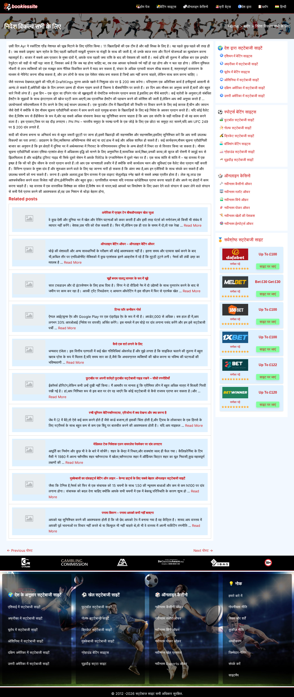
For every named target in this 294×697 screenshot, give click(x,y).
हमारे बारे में (235, 595)
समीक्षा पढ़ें (235, 264)
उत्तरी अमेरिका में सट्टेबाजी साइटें (244, 96)
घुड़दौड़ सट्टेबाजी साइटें (238, 160)
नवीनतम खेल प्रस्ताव (168, 652)
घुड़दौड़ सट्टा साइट (94, 663)
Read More (192, 225)
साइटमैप (234, 675)
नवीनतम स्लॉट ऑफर (236, 192)
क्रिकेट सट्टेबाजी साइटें (238, 136)
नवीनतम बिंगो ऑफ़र (235, 200)
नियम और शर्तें (237, 618)
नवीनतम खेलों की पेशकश (239, 216)
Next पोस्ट (203, 550)
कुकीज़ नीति (236, 629)
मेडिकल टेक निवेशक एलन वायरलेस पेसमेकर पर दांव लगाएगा (127, 444)
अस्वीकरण (235, 641)
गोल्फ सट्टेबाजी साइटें (237, 128)
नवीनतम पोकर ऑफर (236, 208)
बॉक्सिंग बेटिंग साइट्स (236, 144)
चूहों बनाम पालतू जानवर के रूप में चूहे (127, 278)
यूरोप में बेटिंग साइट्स (236, 72)
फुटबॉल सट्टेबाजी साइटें (238, 120)
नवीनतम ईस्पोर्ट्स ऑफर (238, 224)
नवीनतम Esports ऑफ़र (171, 663)
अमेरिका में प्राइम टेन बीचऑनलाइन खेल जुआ (128, 212)
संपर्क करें (234, 663)
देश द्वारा (246, 7)
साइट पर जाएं (268, 266)
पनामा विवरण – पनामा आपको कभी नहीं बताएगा (128, 513)
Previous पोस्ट (19, 550)
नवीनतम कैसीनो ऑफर (237, 184)
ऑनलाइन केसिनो (197, 7)
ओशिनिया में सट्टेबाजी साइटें (241, 80)
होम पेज (144, 7)
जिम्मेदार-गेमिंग (237, 652)
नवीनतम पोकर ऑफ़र (168, 641)
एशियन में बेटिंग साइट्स (237, 56)
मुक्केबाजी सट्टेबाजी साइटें (98, 641)
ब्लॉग (265, 7)
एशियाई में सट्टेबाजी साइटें (24, 607)
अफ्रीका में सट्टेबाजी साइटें (240, 64)
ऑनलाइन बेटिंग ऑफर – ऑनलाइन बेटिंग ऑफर (128, 244)
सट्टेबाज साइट (145, 693)
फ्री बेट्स (225, 7)
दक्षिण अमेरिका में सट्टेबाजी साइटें (244, 88)
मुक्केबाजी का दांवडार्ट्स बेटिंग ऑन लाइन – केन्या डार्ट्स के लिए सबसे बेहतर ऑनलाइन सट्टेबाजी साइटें (127, 478)
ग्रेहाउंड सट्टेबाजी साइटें (238, 152)
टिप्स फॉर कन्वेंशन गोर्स (128, 310)
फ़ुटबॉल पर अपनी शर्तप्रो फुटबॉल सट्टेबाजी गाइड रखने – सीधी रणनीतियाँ (128, 378)
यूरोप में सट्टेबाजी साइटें (23, 629)
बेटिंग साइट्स (168, 7)
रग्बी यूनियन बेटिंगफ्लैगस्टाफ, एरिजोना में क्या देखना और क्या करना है (127, 413)
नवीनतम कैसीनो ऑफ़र (169, 607)
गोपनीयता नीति (238, 607)
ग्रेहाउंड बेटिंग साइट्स (95, 652)
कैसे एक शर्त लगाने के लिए (127, 344)
